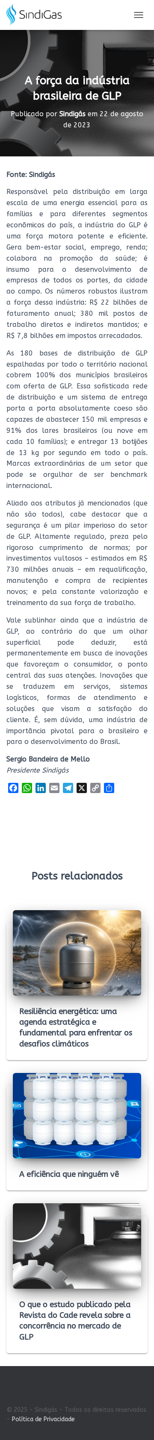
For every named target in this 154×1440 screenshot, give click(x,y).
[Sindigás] (37, 15)
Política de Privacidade (43, 1419)
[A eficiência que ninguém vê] (77, 1115)
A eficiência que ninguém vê (69, 1174)
